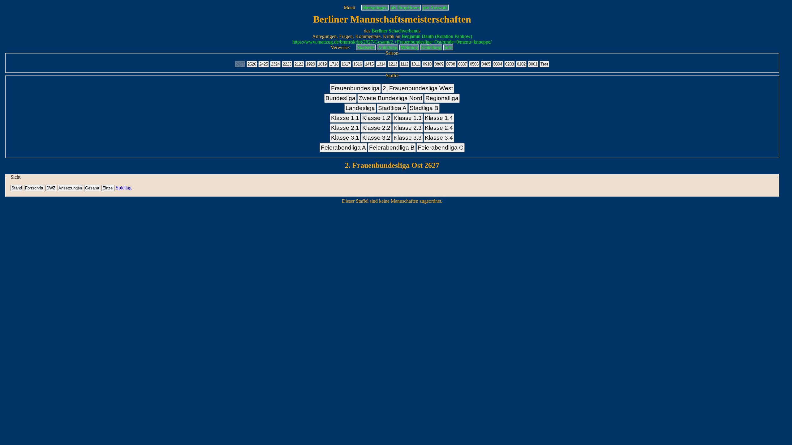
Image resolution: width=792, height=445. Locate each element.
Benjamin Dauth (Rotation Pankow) (437, 36)
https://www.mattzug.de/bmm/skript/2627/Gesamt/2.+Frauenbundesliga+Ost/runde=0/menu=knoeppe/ (392, 41)
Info (448, 47)
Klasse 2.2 (376, 128)
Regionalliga (441, 98)
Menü (349, 7)
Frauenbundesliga (355, 88)
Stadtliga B (424, 108)
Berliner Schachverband (395, 30)
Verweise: (340, 47)
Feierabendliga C (440, 147)
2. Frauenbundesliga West (418, 88)
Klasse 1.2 (376, 118)
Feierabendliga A (343, 147)
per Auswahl (435, 7)
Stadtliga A (392, 108)
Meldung (409, 47)
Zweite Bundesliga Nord (390, 98)
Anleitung (387, 47)
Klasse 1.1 (345, 118)
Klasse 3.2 (376, 137)
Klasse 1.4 (439, 118)
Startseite (366, 47)
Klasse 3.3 (408, 137)
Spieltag (123, 187)
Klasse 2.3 (408, 128)
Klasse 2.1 (345, 128)
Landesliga (360, 108)
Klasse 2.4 (439, 128)
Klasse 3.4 (439, 137)
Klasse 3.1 (345, 137)
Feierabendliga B (392, 147)
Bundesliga (340, 98)
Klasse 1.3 (408, 118)
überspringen (375, 7)
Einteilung (431, 47)
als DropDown (405, 7)
